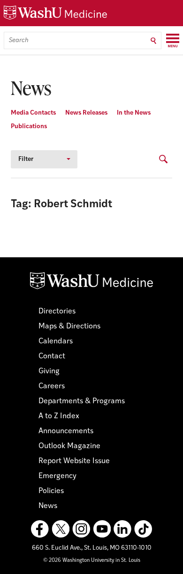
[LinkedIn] (122, 529)
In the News (134, 113)
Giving (49, 371)
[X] (60, 529)
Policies (51, 491)
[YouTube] (102, 529)
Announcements (65, 431)
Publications (29, 127)
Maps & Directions (69, 326)
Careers (51, 386)
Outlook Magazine (69, 446)
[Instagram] (81, 529)
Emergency (57, 476)
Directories (57, 311)
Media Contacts (33, 113)
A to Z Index (58, 416)
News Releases (86, 113)
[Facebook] (40, 529)
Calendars (55, 341)
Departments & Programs (81, 401)
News (47, 506)
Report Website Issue (74, 461)
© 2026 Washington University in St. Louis (91, 560)
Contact (51, 356)
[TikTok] (143, 529)
